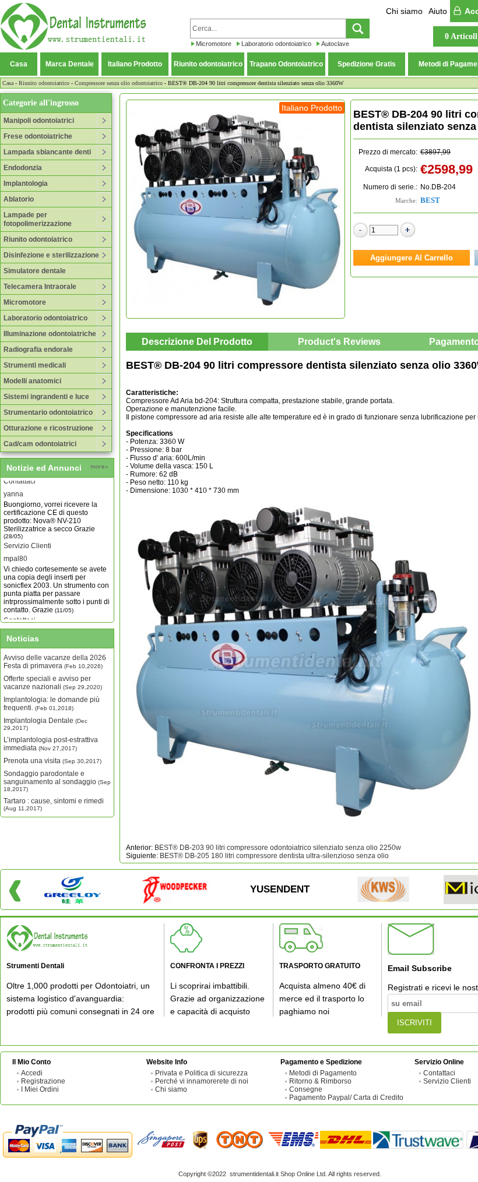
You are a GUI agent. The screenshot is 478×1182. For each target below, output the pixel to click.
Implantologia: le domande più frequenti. (51, 704)
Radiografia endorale (38, 349)
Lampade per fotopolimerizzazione (37, 219)
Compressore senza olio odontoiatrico (119, 83)
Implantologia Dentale (45, 724)
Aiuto (437, 11)
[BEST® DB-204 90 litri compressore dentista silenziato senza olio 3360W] (235, 209)
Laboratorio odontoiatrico (276, 43)
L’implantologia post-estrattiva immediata (50, 744)
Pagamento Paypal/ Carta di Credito (346, 1097)
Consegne (305, 1089)
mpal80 (15, 550)
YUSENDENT (280, 889)
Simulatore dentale (34, 271)
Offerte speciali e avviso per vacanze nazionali (52, 683)
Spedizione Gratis (367, 64)
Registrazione (43, 1081)
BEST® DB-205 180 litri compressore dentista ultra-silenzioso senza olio (274, 856)
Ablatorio (18, 199)
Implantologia (25, 183)
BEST (430, 200)
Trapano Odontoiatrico (286, 64)
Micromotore (213, 43)
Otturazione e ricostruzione (48, 428)
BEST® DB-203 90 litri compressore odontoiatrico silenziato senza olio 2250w (277, 848)
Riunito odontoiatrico (208, 64)
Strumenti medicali (34, 365)
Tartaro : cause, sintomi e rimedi (53, 804)
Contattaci (19, 612)
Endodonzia (22, 168)
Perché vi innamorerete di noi (201, 1081)
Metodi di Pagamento (323, 1073)
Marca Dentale (69, 64)
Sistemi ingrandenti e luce (46, 397)
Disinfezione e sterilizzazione (51, 255)
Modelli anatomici (32, 381)
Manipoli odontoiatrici (38, 121)
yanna (13, 485)
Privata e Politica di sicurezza (201, 1073)
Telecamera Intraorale (39, 287)
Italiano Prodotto (135, 64)
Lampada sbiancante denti (47, 152)
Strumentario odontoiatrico (48, 412)
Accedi (32, 1073)
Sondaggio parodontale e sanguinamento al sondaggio (57, 781)
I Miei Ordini (40, 1089)
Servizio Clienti (27, 537)
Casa (18, 64)
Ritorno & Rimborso (320, 1081)
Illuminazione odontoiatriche (49, 334)
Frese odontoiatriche (37, 136)
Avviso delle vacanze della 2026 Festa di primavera (54, 662)
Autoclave (335, 43)
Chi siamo (404, 11)
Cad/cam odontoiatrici (39, 444)
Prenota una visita (52, 761)
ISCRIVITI (414, 1022)
